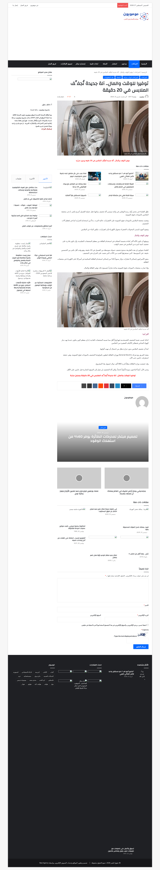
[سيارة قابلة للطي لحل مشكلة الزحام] (142, 198)
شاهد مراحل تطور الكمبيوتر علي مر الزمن (38, 198)
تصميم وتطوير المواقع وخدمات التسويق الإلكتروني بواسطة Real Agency (63, 863)
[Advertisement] (80, 42)
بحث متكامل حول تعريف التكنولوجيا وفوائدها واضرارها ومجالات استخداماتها (24, 190)
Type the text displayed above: (125, 636)
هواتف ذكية (38, 684)
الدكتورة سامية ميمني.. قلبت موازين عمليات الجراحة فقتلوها (72, 527)
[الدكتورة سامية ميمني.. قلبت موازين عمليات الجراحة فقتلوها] (71, 516)
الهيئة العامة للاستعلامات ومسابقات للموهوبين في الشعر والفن (121, 185)
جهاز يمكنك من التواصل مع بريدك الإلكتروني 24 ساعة (74, 185)
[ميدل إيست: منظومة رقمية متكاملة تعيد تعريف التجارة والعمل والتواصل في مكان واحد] (20, 247)
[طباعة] (84, 385)
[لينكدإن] (117, 385)
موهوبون (141, 97)
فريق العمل (24, 5)
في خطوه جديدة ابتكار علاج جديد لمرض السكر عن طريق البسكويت (103, 510)
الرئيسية (144, 64)
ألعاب (52, 672)
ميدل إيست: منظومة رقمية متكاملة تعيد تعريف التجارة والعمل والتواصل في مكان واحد (21, 259)
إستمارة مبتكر (80, 64)
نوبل (52, 684)
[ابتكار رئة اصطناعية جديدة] (95, 674)
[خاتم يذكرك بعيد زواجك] (80, 684)
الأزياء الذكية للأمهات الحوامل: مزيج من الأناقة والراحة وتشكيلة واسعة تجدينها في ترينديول (22, 286)
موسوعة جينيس (21, 680)
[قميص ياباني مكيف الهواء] (95, 685)
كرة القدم (42, 680)
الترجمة (37, 672)
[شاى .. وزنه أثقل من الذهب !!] (134, 544)
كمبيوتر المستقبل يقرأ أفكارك (75, 195)
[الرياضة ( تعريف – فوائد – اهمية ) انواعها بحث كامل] (45, 208)
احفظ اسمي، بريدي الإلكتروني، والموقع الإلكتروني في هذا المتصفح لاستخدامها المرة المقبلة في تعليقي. (114, 625)
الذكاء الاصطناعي (27, 672)
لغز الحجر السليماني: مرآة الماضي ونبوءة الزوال (43, 256)
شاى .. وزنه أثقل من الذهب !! (139, 553)
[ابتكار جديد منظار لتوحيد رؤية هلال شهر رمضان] (103, 544)
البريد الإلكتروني (143, 615)
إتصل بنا (15, 5)
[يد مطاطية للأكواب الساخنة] (65, 674)
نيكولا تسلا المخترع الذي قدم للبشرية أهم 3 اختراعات (24, 217)
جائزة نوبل (37, 676)
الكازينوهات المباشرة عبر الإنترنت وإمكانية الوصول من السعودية (43, 285)
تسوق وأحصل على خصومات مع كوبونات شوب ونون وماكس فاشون (121, 850)
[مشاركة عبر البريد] (89, 385)
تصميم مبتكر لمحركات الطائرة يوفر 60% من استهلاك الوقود (102, 438)
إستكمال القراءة (46, 129)
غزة (19, 676)
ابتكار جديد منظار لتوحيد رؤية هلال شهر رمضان (103, 556)
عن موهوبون (34, 5)
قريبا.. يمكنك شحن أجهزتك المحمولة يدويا (136, 528)
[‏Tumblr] (112, 385)
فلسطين (51, 680)
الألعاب (45, 672)
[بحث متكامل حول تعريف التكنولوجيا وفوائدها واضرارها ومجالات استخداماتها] (45, 190)
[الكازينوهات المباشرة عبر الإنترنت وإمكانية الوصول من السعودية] (42, 275)
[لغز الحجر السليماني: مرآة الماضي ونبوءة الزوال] (42, 247)
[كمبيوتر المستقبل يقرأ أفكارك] (94, 198)
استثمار (114, 64)
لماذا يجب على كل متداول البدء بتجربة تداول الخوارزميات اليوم (73, 175)
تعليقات (18, 179)
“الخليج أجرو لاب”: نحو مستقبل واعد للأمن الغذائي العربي (121, 175)
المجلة (105, 64)
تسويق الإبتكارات (66, 64)
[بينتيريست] (106, 385)
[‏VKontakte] (95, 385)
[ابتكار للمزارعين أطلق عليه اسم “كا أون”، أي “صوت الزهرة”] (65, 687)
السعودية (15, 672)
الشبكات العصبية (49, 676)
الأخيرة (32, 179)
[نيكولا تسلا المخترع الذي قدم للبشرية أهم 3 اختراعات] (45, 218)
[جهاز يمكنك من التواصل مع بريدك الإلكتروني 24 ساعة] (94, 186)
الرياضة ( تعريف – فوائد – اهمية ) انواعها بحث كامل (25, 206)
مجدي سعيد (32, 680)
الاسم (146, 605)
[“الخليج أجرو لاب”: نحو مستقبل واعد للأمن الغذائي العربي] (142, 176)
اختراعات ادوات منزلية (131, 77)
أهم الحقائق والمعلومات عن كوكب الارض (37, 226)
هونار (23, 684)
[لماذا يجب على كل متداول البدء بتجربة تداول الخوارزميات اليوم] (94, 176)
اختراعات (135, 64)
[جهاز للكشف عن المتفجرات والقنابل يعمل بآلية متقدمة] (80, 674)
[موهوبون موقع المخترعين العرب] (136, 16)
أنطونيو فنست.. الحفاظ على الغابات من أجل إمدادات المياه (71, 539)
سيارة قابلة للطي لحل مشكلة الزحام (121, 195)
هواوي (29, 684)
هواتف (46, 684)
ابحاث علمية (94, 64)
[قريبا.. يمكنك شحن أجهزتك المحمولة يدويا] (134, 516)
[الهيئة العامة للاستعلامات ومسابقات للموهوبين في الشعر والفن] (142, 187)
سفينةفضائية (27, 676)
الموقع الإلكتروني (95, 615)
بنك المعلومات (108, 77)
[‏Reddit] (100, 385)
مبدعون (124, 64)
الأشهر (45, 179)
